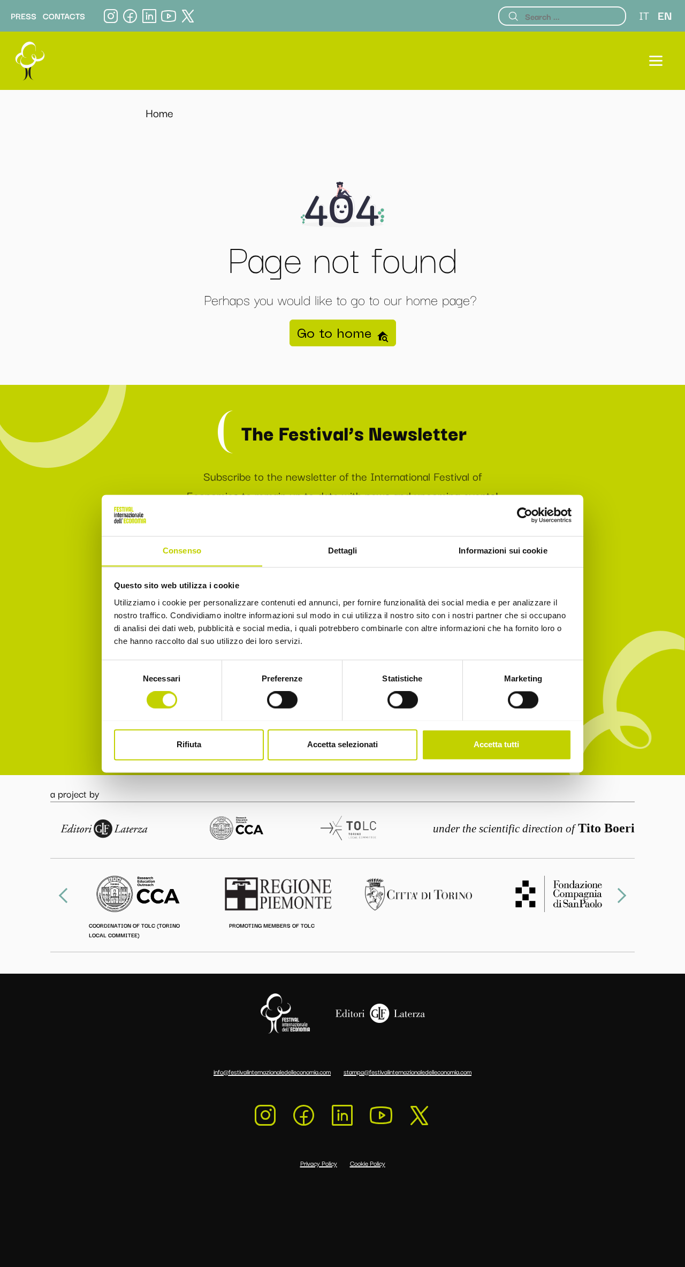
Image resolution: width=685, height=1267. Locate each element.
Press (23, 16)
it (644, 15)
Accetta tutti (496, 744)
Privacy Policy (318, 1163)
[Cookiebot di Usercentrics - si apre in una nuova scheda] (525, 515)
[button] (656, 61)
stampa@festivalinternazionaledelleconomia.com (407, 1071)
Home (159, 112)
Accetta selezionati (342, 744)
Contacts (64, 16)
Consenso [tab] (182, 550)
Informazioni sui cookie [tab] (503, 550)
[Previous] (66, 895)
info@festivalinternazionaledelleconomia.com (272, 1071)
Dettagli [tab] (342, 550)
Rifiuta (189, 744)
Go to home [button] (336, 333)
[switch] (282, 699)
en (665, 15)
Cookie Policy (367, 1163)
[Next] (618, 895)
